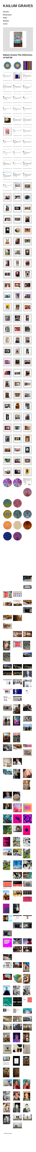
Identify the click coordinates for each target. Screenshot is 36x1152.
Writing (5, 17)
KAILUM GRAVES (18, 6)
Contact (5, 23)
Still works (6, 11)
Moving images (7, 14)
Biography (6, 20)
